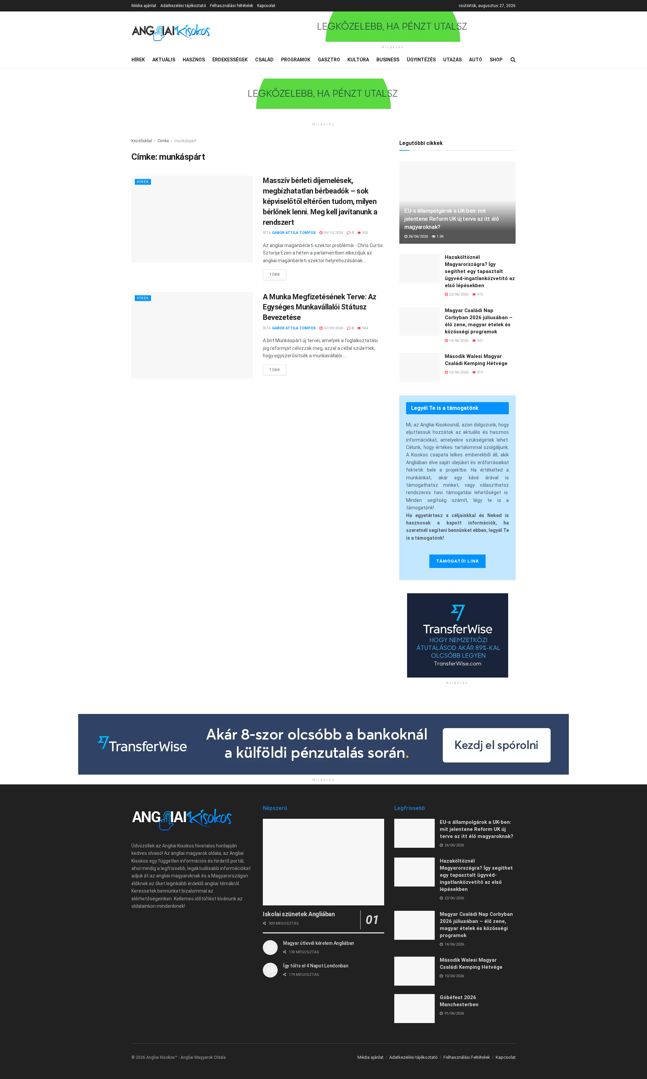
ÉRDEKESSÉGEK (230, 59)
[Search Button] (513, 59)
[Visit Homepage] (171, 31)
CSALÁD (264, 59)
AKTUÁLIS (163, 59)
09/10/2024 (332, 233)
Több (277, 273)
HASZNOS (194, 59)
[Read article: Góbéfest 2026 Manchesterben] (414, 1008)
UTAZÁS (452, 59)
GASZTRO (329, 59)
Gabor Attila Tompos (294, 233)
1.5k (439, 236)
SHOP (496, 59)
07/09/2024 (332, 328)
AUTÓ (475, 59)
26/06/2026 (417, 236)
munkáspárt (185, 141)
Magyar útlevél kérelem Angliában (318, 943)
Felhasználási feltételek (231, 5)
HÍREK (138, 59)
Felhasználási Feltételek (466, 1057)
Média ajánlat (143, 5)
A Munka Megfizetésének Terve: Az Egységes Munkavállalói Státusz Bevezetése (319, 307)
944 (364, 328)
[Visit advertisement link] (393, 26)
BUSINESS (387, 59)
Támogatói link (457, 561)
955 (364, 233)
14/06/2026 (458, 340)
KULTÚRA (358, 59)
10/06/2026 (458, 372)
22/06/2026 (458, 294)
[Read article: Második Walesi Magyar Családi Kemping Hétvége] (419, 367)
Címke (163, 141)
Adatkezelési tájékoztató (183, 5)
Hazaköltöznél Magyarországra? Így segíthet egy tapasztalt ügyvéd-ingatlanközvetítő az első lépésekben (480, 271)
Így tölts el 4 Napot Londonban (315, 965)
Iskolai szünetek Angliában (299, 914)
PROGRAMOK (295, 59)
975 (479, 294)
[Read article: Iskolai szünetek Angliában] (323, 862)
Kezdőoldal (141, 141)
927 (479, 340)
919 (479, 372)
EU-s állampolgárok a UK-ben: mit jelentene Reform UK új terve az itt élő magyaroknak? (451, 218)
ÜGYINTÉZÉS (421, 59)
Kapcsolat (266, 5)
